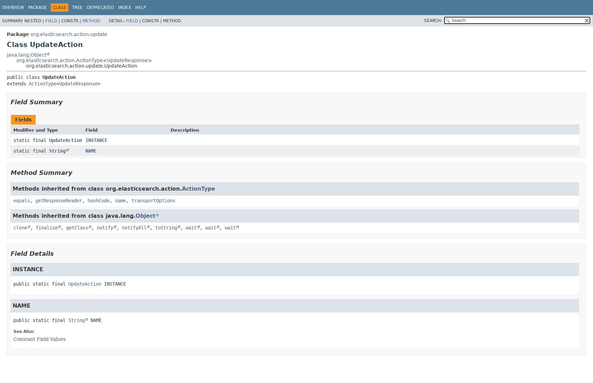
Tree (77, 7)
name (120, 200)
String (57, 151)
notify (105, 227)
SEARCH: (433, 20)
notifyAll (134, 227)
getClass (77, 227)
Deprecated (100, 7)
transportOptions (153, 200)
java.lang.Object (26, 55)
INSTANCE (96, 140)
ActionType (42, 83)
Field (51, 21)
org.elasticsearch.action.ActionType (59, 60)
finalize (47, 227)
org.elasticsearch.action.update (69, 34)
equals (21, 200)
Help (140, 7)
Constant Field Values (39, 339)
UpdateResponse (127, 60)
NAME (90, 151)
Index (124, 7)
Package (37, 7)
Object (145, 216)
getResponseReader (58, 200)
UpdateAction (65, 140)
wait (191, 227)
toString (166, 227)
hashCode (98, 200)
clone (20, 227)
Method (91, 21)
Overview (13, 7)
